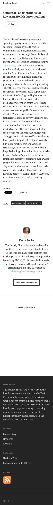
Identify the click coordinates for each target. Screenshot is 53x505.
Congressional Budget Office (17, 463)
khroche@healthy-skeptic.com (26, 271)
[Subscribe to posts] (7, 484)
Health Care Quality (34, 203)
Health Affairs (10, 458)
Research (7, 443)
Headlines (8, 438)
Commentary (9, 434)
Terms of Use (26, 419)
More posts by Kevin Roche (26, 282)
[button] (48, 3)
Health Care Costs (18, 203)
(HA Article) (10, 65)
